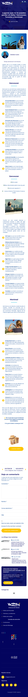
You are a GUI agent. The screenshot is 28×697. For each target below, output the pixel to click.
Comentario (5, 483)
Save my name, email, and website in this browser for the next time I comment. (12, 524)
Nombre (4, 501)
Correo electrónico (6, 508)
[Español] (25, 2)
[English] (23, 2)
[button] (20, 3)
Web (2, 515)
